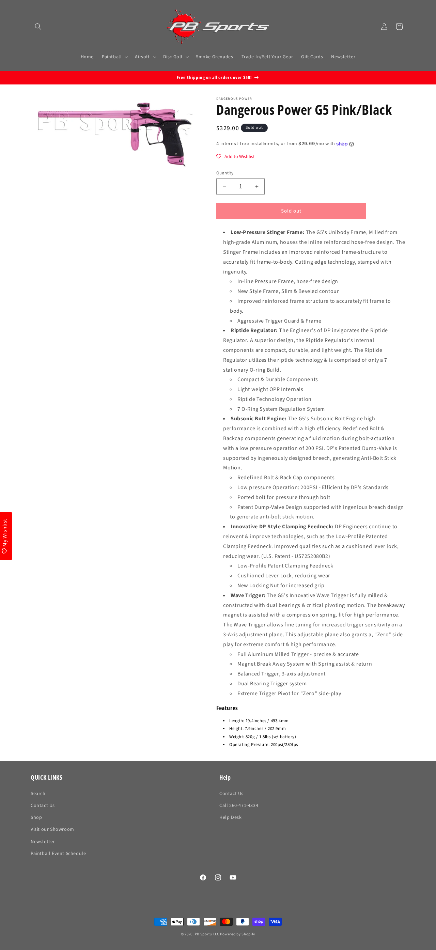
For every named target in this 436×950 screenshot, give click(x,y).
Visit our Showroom (52, 829)
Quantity (224, 173)
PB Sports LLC (207, 934)
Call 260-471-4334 (238, 805)
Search (38, 793)
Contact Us (43, 805)
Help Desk (230, 817)
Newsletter (43, 841)
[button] (38, 26)
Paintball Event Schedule (58, 853)
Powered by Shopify (237, 934)
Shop (36, 817)
